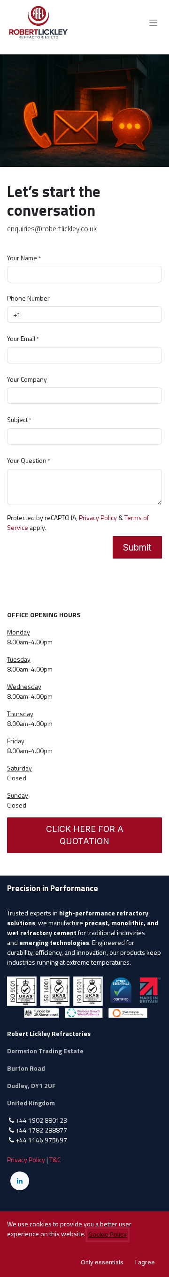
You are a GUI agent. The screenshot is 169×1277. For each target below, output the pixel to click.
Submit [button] (137, 547)
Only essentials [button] (102, 1262)
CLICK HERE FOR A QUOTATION (84, 835)
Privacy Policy (98, 517)
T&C (55, 1159)
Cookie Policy (107, 1234)
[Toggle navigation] (153, 23)
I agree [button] (145, 1262)
